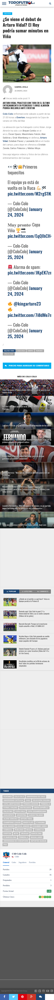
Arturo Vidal (26, 819)
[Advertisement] (27, 557)
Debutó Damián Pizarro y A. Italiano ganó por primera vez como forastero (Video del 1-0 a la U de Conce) (34, 651)
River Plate (28, 822)
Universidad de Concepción (15, 841)
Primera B (45, 804)
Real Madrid (9, 826)
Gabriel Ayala (21, 87)
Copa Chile (20, 811)
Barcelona (36, 834)
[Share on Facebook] (4, 997)
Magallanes (36, 837)
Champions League (12, 822)
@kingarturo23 (27, 303)
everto (30, 351)
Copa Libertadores (12, 804)
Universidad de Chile (36, 797)
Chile (28, 800)
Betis (16, 834)
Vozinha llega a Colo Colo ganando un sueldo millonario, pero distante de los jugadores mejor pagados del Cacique (34, 638)
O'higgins (40, 822)
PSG (5, 845)
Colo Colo (8, 114)
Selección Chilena (41, 800)
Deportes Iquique (38, 841)
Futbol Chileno (10, 808)
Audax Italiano (36, 815)
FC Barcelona (9, 837)
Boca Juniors (23, 826)
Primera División (30, 804)
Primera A (23, 837)
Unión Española (41, 808)
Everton (21, 117)
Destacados (25, 808)
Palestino (8, 811)
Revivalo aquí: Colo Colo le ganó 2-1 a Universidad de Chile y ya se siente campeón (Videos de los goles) (34, 613)
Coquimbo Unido (39, 826)
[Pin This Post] (22, 997)
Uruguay (25, 834)
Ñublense (19, 830)
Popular (12, 591)
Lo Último (28, 591)
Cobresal (7, 830)
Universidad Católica (13, 800)
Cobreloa (39, 830)
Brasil (29, 830)
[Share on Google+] (31, 997)
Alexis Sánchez (10, 819)
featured (39, 351)
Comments (43, 591)
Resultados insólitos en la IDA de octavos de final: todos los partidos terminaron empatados (34, 663)
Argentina (21, 815)
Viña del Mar (8, 354)
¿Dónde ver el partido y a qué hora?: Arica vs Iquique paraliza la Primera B (34, 600)
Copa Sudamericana (37, 811)
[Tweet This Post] (13, 997)
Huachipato (8, 815)
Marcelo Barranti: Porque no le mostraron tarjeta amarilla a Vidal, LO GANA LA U (33, 625)
